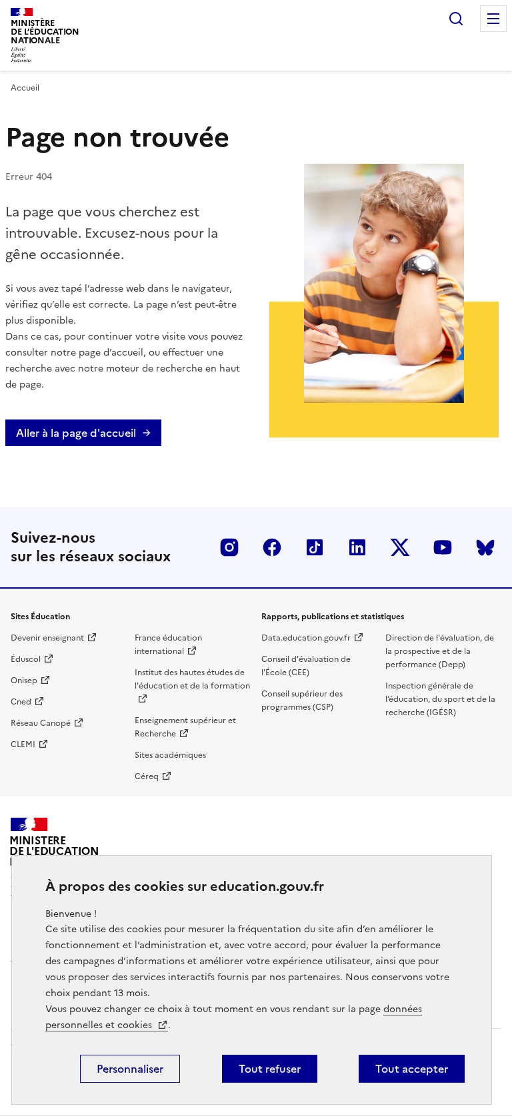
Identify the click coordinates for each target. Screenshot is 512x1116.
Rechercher (456, 18)
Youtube (443, 547)
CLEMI (23, 744)
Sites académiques (170, 755)
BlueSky (485, 547)
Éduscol (26, 659)
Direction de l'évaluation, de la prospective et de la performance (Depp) (439, 651)
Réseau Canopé (41, 723)
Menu (493, 18)
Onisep (24, 681)
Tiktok (315, 547)
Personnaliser (130, 1069)
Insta (229, 547)
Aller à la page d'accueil (76, 433)
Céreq (147, 776)
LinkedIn (357, 547)
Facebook (272, 547)
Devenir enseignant (47, 638)
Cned (21, 702)
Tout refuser (270, 1069)
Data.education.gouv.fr (306, 638)
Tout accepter (411, 1069)
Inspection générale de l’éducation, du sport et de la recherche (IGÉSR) (440, 699)
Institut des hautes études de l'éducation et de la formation (192, 679)
